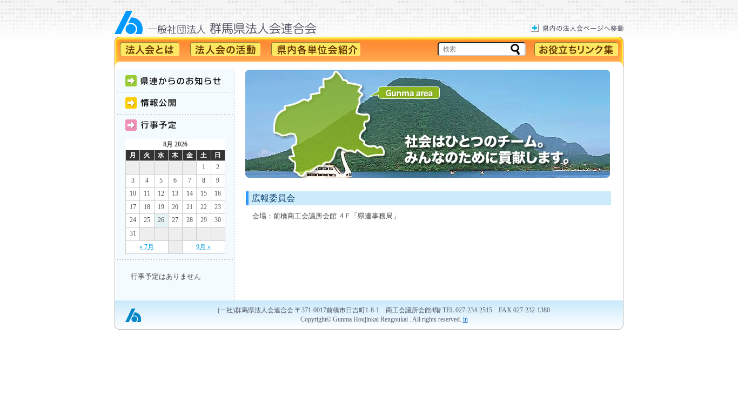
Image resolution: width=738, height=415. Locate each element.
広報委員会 (273, 198)
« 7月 (146, 247)
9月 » (203, 247)
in (465, 319)
